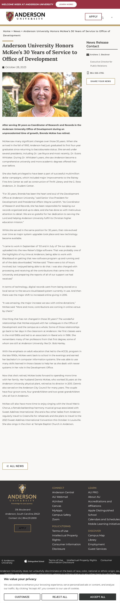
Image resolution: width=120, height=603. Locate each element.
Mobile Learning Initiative (104, 523)
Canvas (56, 505)
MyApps (57, 510)
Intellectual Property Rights (80, 560)
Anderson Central (63, 492)
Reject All (59, 596)
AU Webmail (60, 496)
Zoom (56, 519)
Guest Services (97, 548)
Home (7, 31)
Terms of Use (60, 530)
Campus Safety (61, 514)
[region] (60, 588)
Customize (22, 596)
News (17, 31)
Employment (96, 544)
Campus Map (96, 535)
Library (92, 539)
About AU (94, 496)
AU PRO (93, 492)
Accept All (97, 596)
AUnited (57, 501)
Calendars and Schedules (104, 519)
